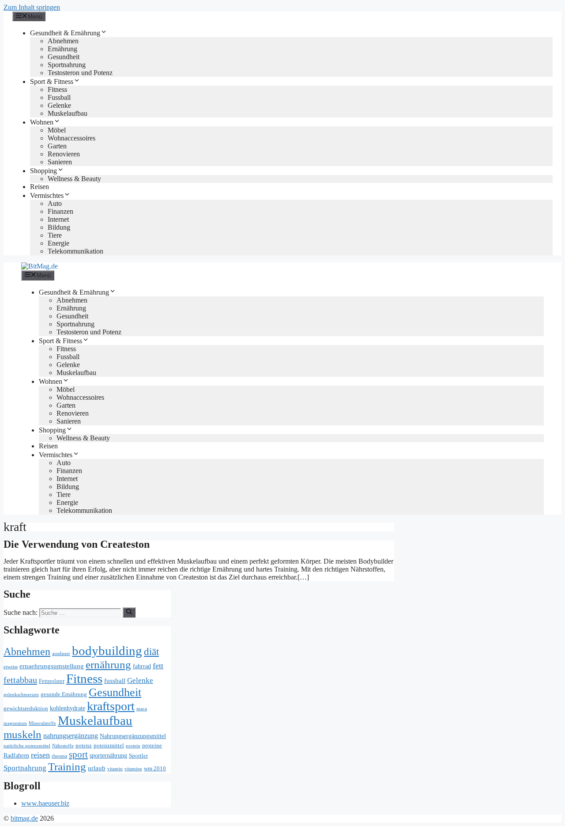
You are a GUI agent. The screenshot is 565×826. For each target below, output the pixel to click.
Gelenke (59, 105)
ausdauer (61, 653)
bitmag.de (24, 818)
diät (151, 651)
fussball (114, 680)
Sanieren (60, 162)
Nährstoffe (63, 745)
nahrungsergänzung (70, 736)
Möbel (57, 130)
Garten (57, 146)
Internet (58, 219)
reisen (40, 754)
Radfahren (16, 755)
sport (78, 754)
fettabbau (20, 680)
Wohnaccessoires (71, 138)
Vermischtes (47, 195)
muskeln (22, 734)
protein (133, 745)
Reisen (39, 186)
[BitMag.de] (39, 266)
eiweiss (11, 666)
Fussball (59, 97)
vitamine (133, 768)
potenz (83, 746)
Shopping (43, 170)
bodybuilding (107, 651)
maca (141, 708)
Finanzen (60, 211)
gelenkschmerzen (21, 694)
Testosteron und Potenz (80, 72)
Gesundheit (63, 57)
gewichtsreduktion (26, 708)
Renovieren (64, 154)
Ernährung (62, 49)
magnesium (15, 723)
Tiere (55, 235)
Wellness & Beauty (74, 178)
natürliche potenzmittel (27, 745)
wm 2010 (155, 768)
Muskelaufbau (67, 113)
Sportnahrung (67, 64)
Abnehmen (63, 41)
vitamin (115, 768)
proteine (152, 746)
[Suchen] (129, 612)
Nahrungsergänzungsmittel (133, 736)
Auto (55, 203)
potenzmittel (109, 746)
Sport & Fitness (51, 81)
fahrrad (142, 666)
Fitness (57, 89)
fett (158, 665)
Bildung (59, 227)
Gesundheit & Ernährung (65, 33)
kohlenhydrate (67, 708)
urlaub (96, 768)
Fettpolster (51, 681)
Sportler (138, 756)
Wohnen (41, 122)
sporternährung (108, 755)
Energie (58, 243)
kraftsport (111, 706)
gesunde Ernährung (64, 694)
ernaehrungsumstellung (51, 666)
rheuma (59, 756)
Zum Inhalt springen (32, 7)
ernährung (108, 664)
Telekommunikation (75, 251)
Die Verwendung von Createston (77, 544)
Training (67, 766)
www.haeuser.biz (45, 803)
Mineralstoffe (42, 723)
